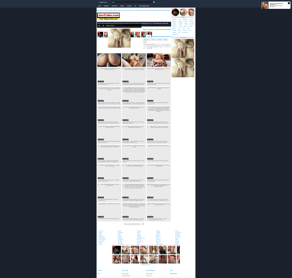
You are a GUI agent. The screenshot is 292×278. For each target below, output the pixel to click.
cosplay (174, 23)
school (184, 30)
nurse (183, 28)
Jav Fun (100, 242)
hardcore (174, 26)
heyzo (180, 26)
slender (165, 39)
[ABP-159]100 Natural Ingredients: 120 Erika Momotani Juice (108, 200)
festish (186, 23)
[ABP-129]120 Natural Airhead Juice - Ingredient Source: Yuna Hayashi (108, 180)
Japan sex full (101, 241)
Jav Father (139, 235)
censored (153, 39)
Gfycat (138, 244)
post (145, 42)
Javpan (157, 242)
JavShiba (120, 236)
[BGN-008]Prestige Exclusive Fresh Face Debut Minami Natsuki (158, 180)
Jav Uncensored (159, 244)
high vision (146, 39)
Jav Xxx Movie (178, 236)
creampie (159, 39)
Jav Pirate (177, 241)
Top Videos (114, 5)
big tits (191, 19)
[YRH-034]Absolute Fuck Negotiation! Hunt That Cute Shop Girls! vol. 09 (108, 84)
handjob (192, 23)
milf (179, 28)
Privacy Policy (125, 273)
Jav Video (139, 239)
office (188, 28)
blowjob (174, 21)
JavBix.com (103, 2)
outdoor (174, 30)
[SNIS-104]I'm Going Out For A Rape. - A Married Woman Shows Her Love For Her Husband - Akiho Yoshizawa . (109, 104)
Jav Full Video (120, 239)
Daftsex (157, 238)
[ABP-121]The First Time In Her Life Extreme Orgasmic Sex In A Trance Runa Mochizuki (158, 142)
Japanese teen (101, 236)
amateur (148, 32)
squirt (189, 30)
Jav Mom (139, 233)
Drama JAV (158, 241)
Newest (122, 5)
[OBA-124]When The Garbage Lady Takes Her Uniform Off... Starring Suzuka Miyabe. (133, 180)
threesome (185, 32)
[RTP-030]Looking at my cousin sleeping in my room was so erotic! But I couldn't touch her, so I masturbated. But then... (158, 200)
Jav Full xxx (158, 236)
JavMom (100, 233)
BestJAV (157, 235)
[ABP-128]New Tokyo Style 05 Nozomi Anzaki (158, 160)
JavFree (119, 231)
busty (186, 21)
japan (185, 26)
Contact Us (148, 275)
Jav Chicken (158, 239)
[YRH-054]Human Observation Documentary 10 (108, 218)
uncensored (175, 34)
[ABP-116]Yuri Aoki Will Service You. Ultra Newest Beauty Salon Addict (159, 84)
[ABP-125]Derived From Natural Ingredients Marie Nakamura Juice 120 (109, 142)
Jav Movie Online (102, 239)
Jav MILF (100, 244)
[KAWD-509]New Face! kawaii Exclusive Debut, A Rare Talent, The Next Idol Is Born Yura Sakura (134, 84)
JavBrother (120, 238)
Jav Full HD (100, 231)
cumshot (180, 23)
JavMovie (177, 244)
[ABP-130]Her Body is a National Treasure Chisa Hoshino (133, 161)
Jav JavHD (120, 242)
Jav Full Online (178, 232)
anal (180, 19)
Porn (99, 273)
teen (179, 32)
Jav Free (119, 233)
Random (129, 5)
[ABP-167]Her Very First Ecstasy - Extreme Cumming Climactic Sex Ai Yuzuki (157, 219)
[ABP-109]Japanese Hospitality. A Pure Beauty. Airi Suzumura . (158, 103)
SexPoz (119, 235)
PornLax (177, 238)
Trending (106, 5)
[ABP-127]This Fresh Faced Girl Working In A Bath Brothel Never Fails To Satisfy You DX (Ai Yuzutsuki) (108, 123)
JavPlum (100, 235)
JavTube (177, 231)
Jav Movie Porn (101, 238)
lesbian (190, 26)
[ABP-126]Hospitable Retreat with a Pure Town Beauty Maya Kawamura (133, 122)
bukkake (180, 21)
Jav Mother (177, 233)
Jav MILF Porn (121, 232)
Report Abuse (149, 273)
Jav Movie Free (121, 244)
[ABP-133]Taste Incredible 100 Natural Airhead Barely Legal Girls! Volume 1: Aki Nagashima (108, 161)
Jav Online (158, 232)
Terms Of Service (126, 275)
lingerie (174, 28)
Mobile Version (173, 273)
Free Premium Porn (144, 5)
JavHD (138, 232)
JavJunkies (139, 231)
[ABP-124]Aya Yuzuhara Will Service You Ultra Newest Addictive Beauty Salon (133, 142)
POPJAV (100, 232)
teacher (174, 32)
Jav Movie (158, 233)
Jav (135, 5)
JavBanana (139, 236)
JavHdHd (158, 231)
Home (99, 5)
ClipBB (176, 239)
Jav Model (177, 235)
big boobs (185, 19)
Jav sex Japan (140, 241)
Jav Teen (139, 242)
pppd (179, 30)
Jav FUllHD (120, 241)
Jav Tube (177, 242)
